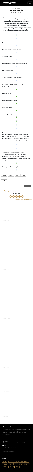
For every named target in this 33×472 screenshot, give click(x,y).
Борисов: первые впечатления (12, 412)
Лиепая (7, 315)
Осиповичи (9, 291)
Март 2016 (27, 186)
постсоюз (27, 464)
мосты (15, 464)
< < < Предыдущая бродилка (9, 191)
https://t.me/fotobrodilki (9, 447)
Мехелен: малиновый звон (15, 265)
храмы (23, 175)
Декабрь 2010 (6, 342)
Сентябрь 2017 (7, 294)
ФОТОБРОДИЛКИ (8, 3)
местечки (5, 464)
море (17, 175)
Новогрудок (10, 389)
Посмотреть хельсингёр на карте (16, 15)
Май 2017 (5, 416)
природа (5, 466)
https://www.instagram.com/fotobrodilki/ (13, 442)
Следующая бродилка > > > (24, 199)
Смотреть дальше (9, 223)
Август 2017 (6, 245)
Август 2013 (6, 318)
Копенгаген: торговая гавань (15, 216)
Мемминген (10, 242)
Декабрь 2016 (6, 391)
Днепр (6, 340)
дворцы (16, 461)
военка (4, 461)
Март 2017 (6, 269)
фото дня (11, 466)
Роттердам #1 (10, 364)
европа (11, 175)
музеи (20, 464)
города (4, 175)
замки (4, 180)
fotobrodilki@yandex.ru (8, 451)
